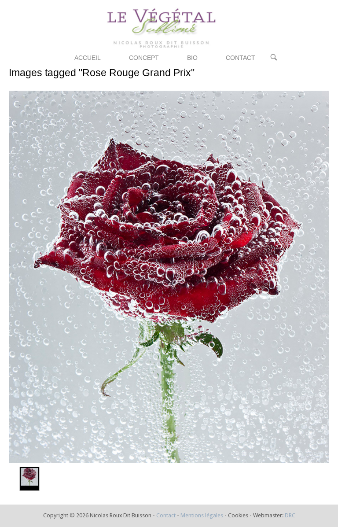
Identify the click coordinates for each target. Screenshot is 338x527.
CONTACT (240, 58)
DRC (290, 515)
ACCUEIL (87, 58)
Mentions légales (201, 515)
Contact (166, 515)
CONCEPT (144, 58)
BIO (192, 58)
